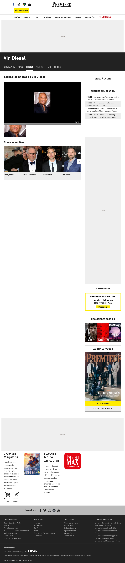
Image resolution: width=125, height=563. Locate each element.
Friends (37, 523)
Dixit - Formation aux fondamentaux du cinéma (75, 555)
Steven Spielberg (29, 175)
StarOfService (54, 555)
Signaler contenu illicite (23, 560)
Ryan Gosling (69, 525)
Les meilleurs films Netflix (105, 538)
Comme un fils (9, 536)
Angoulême (90, 17)
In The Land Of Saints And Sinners (16, 530)
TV (37, 17)
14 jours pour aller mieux (13, 538)
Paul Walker (47, 175)
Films (48, 67)
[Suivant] (79, 161)
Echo (36, 530)
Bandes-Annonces (63, 17)
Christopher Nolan (71, 523)
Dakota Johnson (70, 528)
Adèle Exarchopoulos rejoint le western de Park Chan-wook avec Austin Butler (102, 110)
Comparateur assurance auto (13, 555)
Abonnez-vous (21, 10)
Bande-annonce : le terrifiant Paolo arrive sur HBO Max (101, 104)
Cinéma (17, 17)
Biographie (9, 67)
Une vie (6, 525)
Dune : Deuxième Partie (12, 523)
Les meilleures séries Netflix (105, 528)
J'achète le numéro (103, 408)
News (20, 67)
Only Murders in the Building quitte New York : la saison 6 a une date (101, 115)
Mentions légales (9, 560)
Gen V (36, 528)
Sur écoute (38, 536)
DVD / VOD (47, 17)
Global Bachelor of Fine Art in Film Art (36, 555)
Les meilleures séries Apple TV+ (107, 536)
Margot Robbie (69, 533)
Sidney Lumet (9, 175)
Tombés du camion (11, 528)
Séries (27, 17)
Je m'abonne (103, 403)
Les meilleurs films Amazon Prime (107, 541)
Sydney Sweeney (70, 530)
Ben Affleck (66, 175)
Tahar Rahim (69, 536)
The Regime (38, 525)
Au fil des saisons (10, 533)
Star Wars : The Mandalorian (44, 533)
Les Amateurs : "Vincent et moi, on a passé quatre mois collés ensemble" (103, 98)
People (78, 17)
